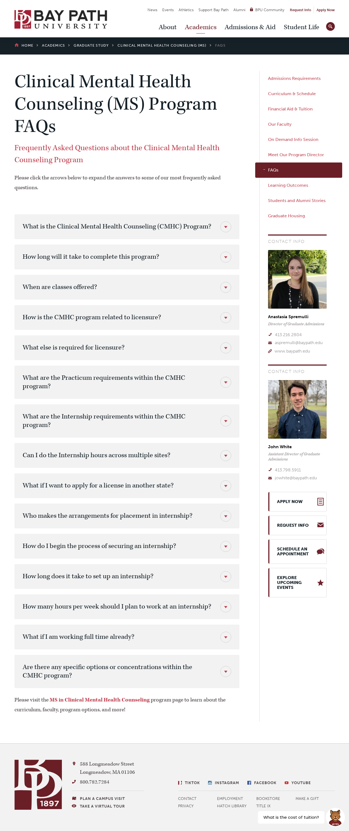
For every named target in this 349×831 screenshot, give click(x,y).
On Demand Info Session (293, 139)
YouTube (301, 783)
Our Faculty (279, 124)
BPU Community (269, 10)
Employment (230, 798)
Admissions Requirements (294, 78)
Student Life (301, 27)
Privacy (186, 806)
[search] (330, 25)
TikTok (192, 783)
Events (168, 10)
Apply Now (326, 10)
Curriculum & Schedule (292, 93)
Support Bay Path (213, 10)
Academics (200, 27)
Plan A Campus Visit (102, 798)
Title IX (263, 806)
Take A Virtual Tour (102, 806)
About (168, 27)
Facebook (265, 783)
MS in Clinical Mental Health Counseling (100, 699)
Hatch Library (231, 806)
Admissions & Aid (250, 27)
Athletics (186, 10)
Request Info (300, 10)
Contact (187, 798)
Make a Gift (307, 798)
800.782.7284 (94, 782)
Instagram (227, 783)
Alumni (239, 10)
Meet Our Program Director (296, 154)
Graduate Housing (286, 215)
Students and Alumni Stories (297, 200)
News (152, 10)
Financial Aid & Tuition (290, 109)
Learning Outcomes (288, 185)
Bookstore (268, 798)
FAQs (273, 170)
